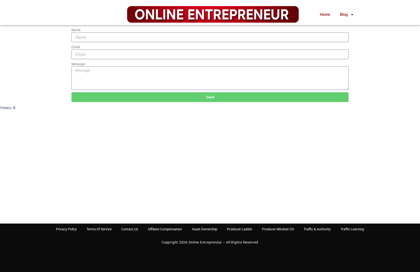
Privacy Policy (66, 229)
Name (75, 30)
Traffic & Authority (317, 229)
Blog (344, 14)
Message (78, 64)
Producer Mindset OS (278, 229)
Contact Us (129, 229)
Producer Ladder (239, 229)
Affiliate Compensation (165, 229)
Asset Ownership (204, 229)
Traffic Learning (352, 229)
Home (325, 14)
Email (75, 47)
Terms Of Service (99, 229)
